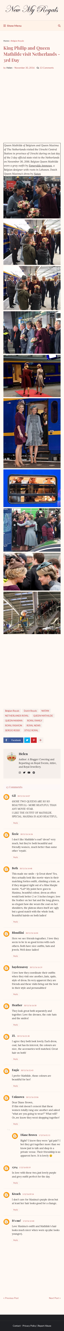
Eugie (15, 1070)
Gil (14, 795)
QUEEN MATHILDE (43, 715)
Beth (15, 868)
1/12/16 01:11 (44, 1135)
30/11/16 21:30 (23, 1036)
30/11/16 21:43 (27, 1070)
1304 (14, 1167)
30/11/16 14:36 (26, 834)
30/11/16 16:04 (32, 933)
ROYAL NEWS (33, 725)
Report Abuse (44, 1325)
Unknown (18, 1097)
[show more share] (40, 740)
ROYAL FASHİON (13, 725)
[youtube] (29, 772)
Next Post (54, 1298)
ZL (13, 1035)
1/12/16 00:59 (25, 1167)
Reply (15, 823)
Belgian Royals (17, 41)
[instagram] (20, 772)
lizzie (15, 834)
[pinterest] (34, 772)
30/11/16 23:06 (32, 1097)
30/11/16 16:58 (30, 1005)
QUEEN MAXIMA (14, 720)
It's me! (16, 1220)
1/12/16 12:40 (28, 1221)
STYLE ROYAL (31, 730)
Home (6, 41)
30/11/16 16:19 (36, 967)
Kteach (16, 1194)
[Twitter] (27, 740)
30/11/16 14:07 (23, 796)
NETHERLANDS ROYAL (17, 715)
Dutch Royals (30, 710)
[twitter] (24, 772)
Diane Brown (28, 1135)
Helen (23, 753)
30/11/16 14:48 (26, 868)
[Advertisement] (32, 106)
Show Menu (14, 25)
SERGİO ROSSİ (12, 730)
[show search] (59, 25)
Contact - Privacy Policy (24, 1325)
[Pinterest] (34, 740)
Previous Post (12, 1298)
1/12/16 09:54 (28, 1194)
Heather (17, 1005)
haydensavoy (20, 967)
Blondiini (18, 932)
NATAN (45, 710)
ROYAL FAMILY (34, 720)
